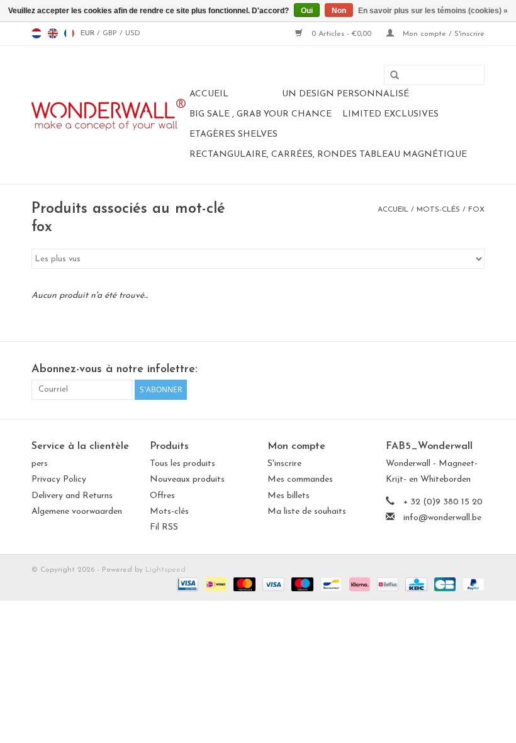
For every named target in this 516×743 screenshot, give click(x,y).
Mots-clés (438, 209)
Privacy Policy (58, 479)
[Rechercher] (390, 75)
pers (39, 463)
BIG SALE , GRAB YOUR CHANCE (260, 114)
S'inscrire (284, 463)
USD (132, 33)
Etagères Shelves (233, 134)
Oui (307, 10)
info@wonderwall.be (442, 518)
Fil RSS (164, 527)
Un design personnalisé (345, 94)
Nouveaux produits (187, 479)
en (53, 33)
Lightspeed (165, 570)
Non (339, 10)
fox (476, 209)
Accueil (208, 94)
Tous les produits (182, 463)
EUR (89, 33)
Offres (162, 496)
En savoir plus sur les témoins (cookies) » (433, 10)
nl (36, 33)
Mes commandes (300, 479)
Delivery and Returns (72, 496)
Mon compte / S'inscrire (442, 34)
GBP (111, 33)
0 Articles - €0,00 (341, 34)
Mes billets (288, 496)
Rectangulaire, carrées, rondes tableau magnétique (328, 154)
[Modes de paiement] (186, 583)
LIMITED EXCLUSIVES (390, 114)
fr (69, 33)
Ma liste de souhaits (306, 511)
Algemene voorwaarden (76, 511)
